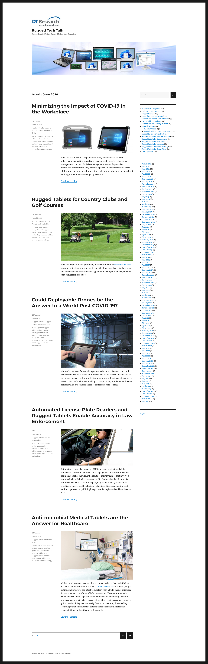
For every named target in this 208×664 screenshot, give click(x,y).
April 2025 (146, 204)
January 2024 (147, 242)
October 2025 (147, 189)
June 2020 (146, 351)
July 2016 (145, 401)
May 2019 (145, 384)
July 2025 (145, 197)
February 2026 (147, 179)
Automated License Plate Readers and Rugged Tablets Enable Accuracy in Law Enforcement (82, 415)
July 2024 (145, 227)
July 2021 (145, 318)
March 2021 (146, 328)
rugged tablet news (39, 146)
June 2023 (146, 260)
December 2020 (148, 336)
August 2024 (147, 225)
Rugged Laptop (147, 114)
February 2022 (147, 300)
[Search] (173, 95)
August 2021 (146, 315)
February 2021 (147, 331)
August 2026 (147, 164)
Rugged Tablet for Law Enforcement (158, 131)
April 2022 (146, 295)
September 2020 (148, 343)
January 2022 (147, 303)
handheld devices (122, 264)
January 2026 (147, 182)
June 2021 (146, 321)
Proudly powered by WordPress (60, 653)
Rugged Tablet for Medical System (155, 119)
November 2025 (148, 187)
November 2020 (148, 338)
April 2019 (146, 386)
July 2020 (145, 348)
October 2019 (147, 371)
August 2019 (147, 376)
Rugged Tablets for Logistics (153, 144)
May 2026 (146, 171)
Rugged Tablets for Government (154, 139)
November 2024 (148, 217)
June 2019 (146, 381)
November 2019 (148, 369)
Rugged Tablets (38, 221)
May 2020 (146, 353)
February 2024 (147, 240)
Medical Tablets (150, 129)
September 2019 (148, 374)
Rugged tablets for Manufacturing (155, 147)
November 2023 (148, 247)
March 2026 (146, 177)
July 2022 (145, 288)
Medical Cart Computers (41, 128)
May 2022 (146, 293)
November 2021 (148, 308)
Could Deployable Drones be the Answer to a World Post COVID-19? (75, 302)
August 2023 (147, 255)
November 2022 (148, 278)
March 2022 (146, 298)
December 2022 (148, 275)
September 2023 (148, 252)
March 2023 (146, 267)
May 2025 (146, 202)
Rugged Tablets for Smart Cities (154, 149)
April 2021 (146, 326)
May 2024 (146, 232)
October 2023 (147, 250)
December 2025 (148, 184)
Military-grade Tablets (150, 111)
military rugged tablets (41, 443)
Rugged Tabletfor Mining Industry (155, 124)
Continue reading (69, 181)
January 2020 (147, 363)
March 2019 (146, 389)
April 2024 (146, 235)
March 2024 (146, 237)
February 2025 (147, 209)
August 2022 (147, 285)
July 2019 (145, 379)
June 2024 (146, 230)
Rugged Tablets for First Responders (156, 136)
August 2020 (147, 346)
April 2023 (146, 265)
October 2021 (147, 310)
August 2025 (147, 194)
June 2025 (146, 199)
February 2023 (147, 270)
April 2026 (146, 174)
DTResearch (36, 121)
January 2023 (147, 273)
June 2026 (146, 169)
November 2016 (148, 391)
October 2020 (147, 341)
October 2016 (147, 394)
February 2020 (147, 361)
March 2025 (146, 207)
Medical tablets (105, 586)
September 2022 (148, 283)
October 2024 (147, 219)
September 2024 (148, 222)
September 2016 (148, 396)
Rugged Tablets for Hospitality (153, 142)
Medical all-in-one (39, 136)
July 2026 (145, 166)
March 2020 (146, 358)
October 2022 (147, 280)
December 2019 (148, 366)
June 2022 (146, 290)
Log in (142, 414)
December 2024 (148, 214)
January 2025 (147, 212)
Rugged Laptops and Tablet (152, 116)
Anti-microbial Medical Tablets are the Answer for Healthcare (80, 520)
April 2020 (146, 356)
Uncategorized (147, 152)
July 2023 (145, 257)
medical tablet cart (39, 553)
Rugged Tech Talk (47, 30)
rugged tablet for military (151, 121)
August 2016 (147, 399)
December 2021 (148, 305)
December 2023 (148, 245)
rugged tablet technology (42, 149)
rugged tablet (47, 144)
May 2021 (145, 323)
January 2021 (147, 333)
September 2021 (148, 313)
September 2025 (148, 192)
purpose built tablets (40, 227)
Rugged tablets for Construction (154, 134)
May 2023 (145, 262)
